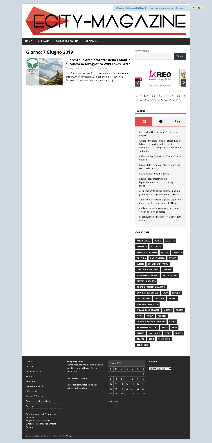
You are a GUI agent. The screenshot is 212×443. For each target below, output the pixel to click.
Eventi (140, 264)
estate (172, 258)
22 (138, 388)
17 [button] (148, 100)
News (139, 316)
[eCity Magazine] (106, 36)
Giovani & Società (146, 281)
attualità (156, 246)
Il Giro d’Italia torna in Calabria (154, 173)
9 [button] (166, 96)
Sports (179, 333)
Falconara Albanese (147, 269)
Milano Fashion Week (148, 310)
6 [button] (155, 96)
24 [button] (173, 100)
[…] (111, 80)
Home (28, 41)
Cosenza (177, 252)
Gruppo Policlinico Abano (151, 287)
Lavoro (176, 293)
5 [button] (152, 96)
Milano (172, 298)
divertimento (157, 258)
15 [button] (141, 100)
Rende (172, 321)
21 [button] (162, 100)
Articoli (91, 41)
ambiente (142, 246)
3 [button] (145, 96)
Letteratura (143, 298)
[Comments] (177, 121)
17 (111, 388)
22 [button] (166, 100)
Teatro (140, 339)
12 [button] (177, 96)
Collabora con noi (67, 41)
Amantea (170, 240)
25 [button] (177, 100)
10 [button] (170, 96)
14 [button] (184, 96)
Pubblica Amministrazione (151, 321)
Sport (167, 333)
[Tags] (160, 121)
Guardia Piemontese (147, 293)
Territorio (143, 345)
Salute (140, 333)
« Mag (111, 400)
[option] (160, 79)
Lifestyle (159, 298)
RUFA (174, 327)
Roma (165, 327)
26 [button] (180, 100)
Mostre (168, 310)
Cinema (165, 252)
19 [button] (155, 100)
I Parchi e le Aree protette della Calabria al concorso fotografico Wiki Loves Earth (98, 62)
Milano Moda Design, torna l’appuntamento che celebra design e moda (157, 182)
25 (116, 393)
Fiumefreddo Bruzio (147, 275)
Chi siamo (44, 41)
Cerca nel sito (142, 50)
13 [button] (180, 96)
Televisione (164, 339)
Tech (151, 339)
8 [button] (162, 96)
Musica (179, 310)
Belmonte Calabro (147, 252)
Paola (150, 316)
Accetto (196, 7)
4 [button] (148, 96)
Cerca (180, 56)
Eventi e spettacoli (158, 264)
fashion (167, 269)
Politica (162, 316)
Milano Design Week (147, 304)
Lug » (117, 400)
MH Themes (68, 436)
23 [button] (170, 100)
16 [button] (145, 100)
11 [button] (173, 96)
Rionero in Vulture (147, 327)
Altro (158, 240)
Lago (165, 293)
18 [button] (152, 100)
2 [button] (141, 96)
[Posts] (143, 121)
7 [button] (159, 96)
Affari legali (143, 240)
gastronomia (170, 275)
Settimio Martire (94, 68)
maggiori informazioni (176, 8)
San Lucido (154, 333)
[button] (137, 83)
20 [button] (159, 100)
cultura (141, 258)
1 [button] (137, 96)
